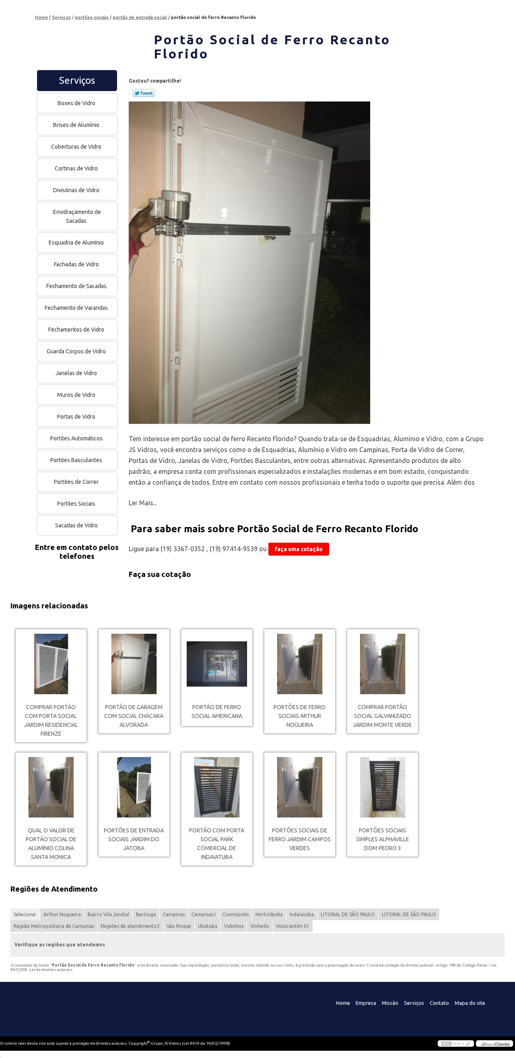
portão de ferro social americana (217, 711)
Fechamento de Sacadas (76, 286)
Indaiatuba (302, 914)
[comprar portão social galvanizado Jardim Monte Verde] (382, 664)
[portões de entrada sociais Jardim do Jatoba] (134, 787)
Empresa (366, 1003)
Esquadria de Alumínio (76, 242)
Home (343, 1003)
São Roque (179, 926)
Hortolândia (269, 914)
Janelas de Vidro (76, 373)
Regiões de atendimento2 (130, 926)
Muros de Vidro (76, 395)
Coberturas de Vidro (76, 146)
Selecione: (25, 914)
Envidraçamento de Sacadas (77, 216)
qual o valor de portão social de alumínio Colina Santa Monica (51, 843)
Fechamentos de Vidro (76, 329)
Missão (390, 1003)
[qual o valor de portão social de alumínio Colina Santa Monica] (51, 787)
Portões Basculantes (76, 460)
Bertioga (146, 914)
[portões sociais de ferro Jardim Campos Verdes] (299, 787)
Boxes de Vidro (76, 103)
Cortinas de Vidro (76, 168)
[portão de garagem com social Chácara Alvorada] (134, 664)
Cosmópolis (235, 914)
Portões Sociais (76, 503)
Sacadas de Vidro (76, 525)
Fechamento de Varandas (76, 308)
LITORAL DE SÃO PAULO (348, 914)
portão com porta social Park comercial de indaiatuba (216, 843)
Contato (439, 1003)
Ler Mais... (143, 502)
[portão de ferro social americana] (216, 664)
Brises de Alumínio (76, 125)
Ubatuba (207, 926)
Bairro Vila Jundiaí (108, 914)
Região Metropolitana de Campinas (54, 926)
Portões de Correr (76, 482)
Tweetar (144, 93)
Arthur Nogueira (62, 914)
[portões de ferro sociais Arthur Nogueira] (299, 664)
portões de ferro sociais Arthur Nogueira (299, 716)
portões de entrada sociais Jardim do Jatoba (134, 839)
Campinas (174, 914)
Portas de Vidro (76, 416)
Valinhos (233, 926)
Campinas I (204, 914)
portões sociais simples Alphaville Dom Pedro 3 (382, 839)
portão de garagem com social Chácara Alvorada (133, 716)
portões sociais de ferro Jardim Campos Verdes (300, 839)
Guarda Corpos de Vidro (76, 351)
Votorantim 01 (292, 926)
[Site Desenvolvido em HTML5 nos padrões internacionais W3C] (456, 1043)
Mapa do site (470, 1003)
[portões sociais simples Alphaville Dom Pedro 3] (382, 787)
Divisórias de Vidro (76, 190)
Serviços (77, 80)
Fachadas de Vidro (76, 264)
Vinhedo (259, 926)
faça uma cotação (299, 549)
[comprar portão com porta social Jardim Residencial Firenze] (51, 664)
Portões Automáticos (76, 438)
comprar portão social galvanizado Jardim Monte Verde (382, 716)
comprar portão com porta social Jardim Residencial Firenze (51, 720)
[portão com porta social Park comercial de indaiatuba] (216, 787)
